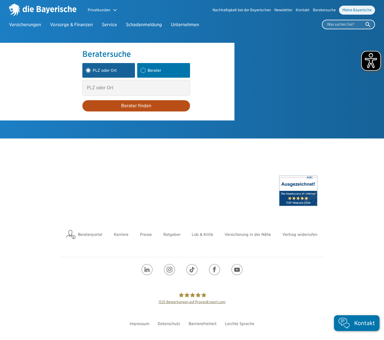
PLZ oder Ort (105, 70)
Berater (154, 70)
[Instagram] (169, 269)
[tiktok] (192, 269)
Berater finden (136, 105)
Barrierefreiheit (202, 323)
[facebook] (214, 269)
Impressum (139, 323)
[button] (102, 10)
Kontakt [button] (303, 10)
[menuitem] (242, 10)
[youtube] (237, 269)
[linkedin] (147, 269)
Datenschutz (169, 323)
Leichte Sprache (239, 323)
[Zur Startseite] (42, 10)
